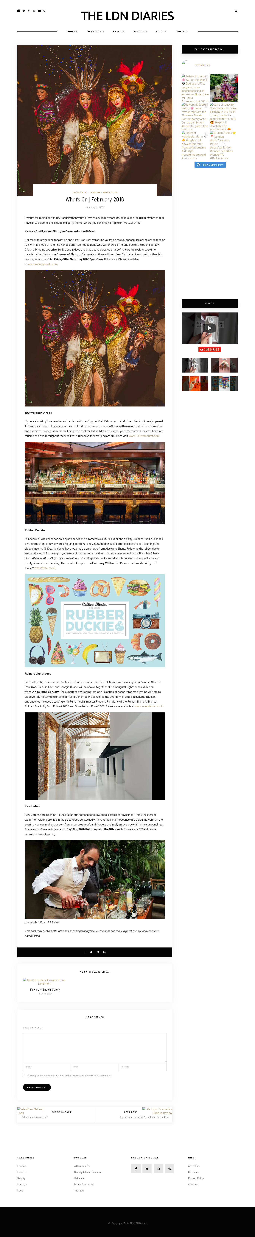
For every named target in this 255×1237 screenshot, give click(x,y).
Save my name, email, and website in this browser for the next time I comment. (69, 1075)
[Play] (209, 328)
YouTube (79, 1190)
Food (160, 31)
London (72, 31)
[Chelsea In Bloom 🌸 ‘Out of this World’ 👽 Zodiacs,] (195, 88)
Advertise (193, 1165)
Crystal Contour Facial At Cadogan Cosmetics (143, 1117)
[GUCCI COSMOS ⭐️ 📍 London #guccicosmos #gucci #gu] (224, 145)
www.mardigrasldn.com (43, 264)
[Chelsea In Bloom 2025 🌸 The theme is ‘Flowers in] (224, 88)
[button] (195, 367)
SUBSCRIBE (211, 349)
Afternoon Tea (82, 1165)
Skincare (79, 1178)
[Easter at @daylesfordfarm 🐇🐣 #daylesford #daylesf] (195, 145)
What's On (110, 192)
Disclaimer (194, 1172)
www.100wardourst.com (144, 435)
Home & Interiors (83, 1184)
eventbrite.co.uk (45, 568)
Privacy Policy (196, 1178)
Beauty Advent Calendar (88, 1172)
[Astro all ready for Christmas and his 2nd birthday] (224, 116)
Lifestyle (94, 31)
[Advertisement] (210, 234)
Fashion (119, 31)
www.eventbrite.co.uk (149, 706)
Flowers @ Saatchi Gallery (45, 989)
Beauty (138, 31)
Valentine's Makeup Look (34, 1117)
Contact (182, 31)
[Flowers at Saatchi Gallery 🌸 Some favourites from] (195, 116)
